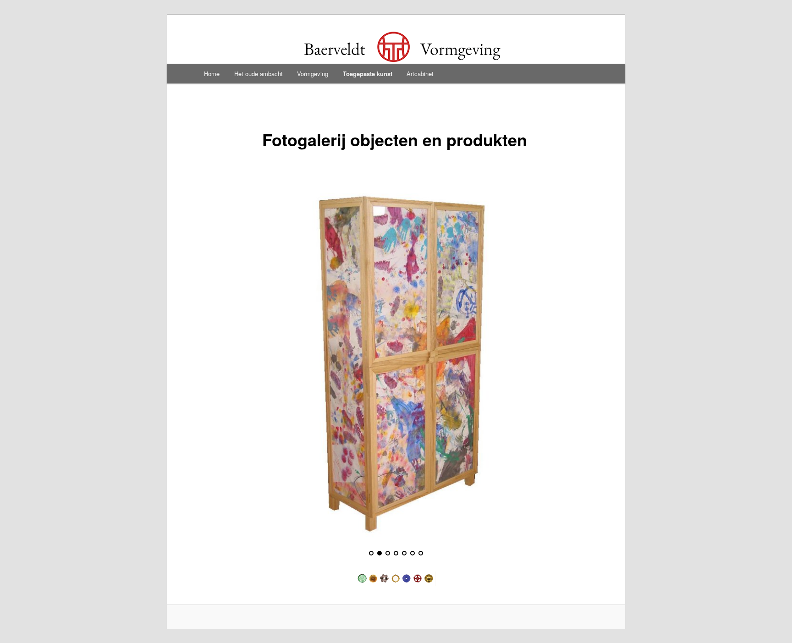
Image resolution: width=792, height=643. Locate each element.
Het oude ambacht (258, 73)
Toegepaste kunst (367, 73)
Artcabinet (420, 73)
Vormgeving (312, 73)
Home (212, 73)
